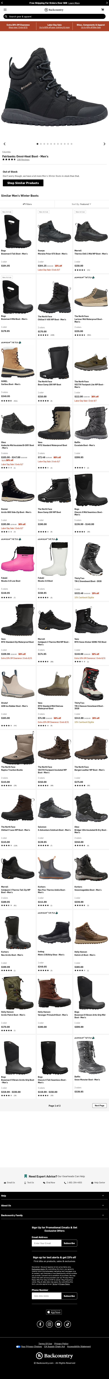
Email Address (40, 1237)
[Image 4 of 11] (47, 144)
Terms (54, 1284)
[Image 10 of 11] (68, 144)
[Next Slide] (107, 2)
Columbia (6, 152)
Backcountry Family (12, 1215)
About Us (6, 1205)
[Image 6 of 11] (54, 144)
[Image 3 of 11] (44, 144)
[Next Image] (104, 143)
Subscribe (69, 1243)
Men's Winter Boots (51, 175)
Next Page (99, 1105)
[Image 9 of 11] (64, 144)
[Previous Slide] (2, 2)
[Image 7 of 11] (58, 144)
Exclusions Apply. (39, 1269)
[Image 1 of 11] (37, 144)
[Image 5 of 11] (51, 144)
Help (3, 1195)
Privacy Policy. (64, 1284)
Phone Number (40, 1289)
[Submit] (6, 16)
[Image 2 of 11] (41, 144)
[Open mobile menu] (5, 9)
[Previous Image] (4, 143)
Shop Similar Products (23, 183)
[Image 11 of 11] (71, 144)
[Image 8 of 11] (61, 144)
